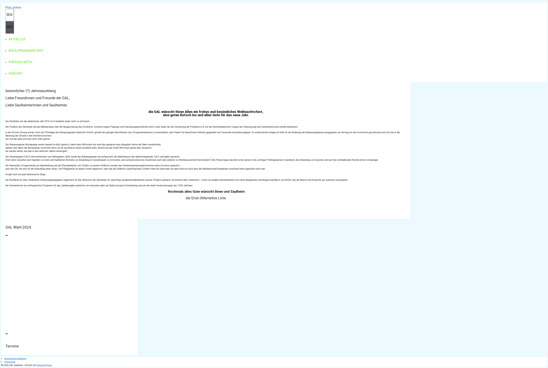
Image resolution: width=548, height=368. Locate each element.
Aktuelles (17, 39)
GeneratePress (44, 365)
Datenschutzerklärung (15, 358)
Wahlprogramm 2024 (26, 50)
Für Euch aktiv (20, 62)
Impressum (9, 362)
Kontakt (16, 73)
